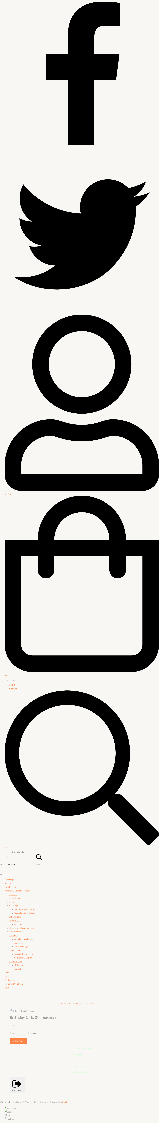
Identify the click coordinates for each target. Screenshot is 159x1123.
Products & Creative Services (17, 891)
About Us (8, 883)
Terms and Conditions (14, 984)
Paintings (13, 935)
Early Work (18, 943)
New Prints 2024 (16, 931)
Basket (12, 685)
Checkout (13, 688)
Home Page (9, 879)
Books (11, 902)
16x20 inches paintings (23, 939)
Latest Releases (11, 887)
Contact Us (9, 980)
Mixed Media (14, 920)
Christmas (18, 965)
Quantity (13, 1033)
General (17, 969)
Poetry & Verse (15, 961)
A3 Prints (18, 924)
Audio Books (14, 898)
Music (7, 972)
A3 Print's (13, 894)
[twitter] (82, 311)
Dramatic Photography (24, 954)
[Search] (39, 856)
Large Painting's (21, 946)
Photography (15, 950)
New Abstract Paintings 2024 (21, 928)
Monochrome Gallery (23, 958)
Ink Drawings (15, 917)
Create (65, 1102)
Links (7, 976)
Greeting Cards (15, 905)
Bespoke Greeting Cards (24, 909)
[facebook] (82, 155)
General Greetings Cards (24, 913)
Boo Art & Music (67, 1004)
